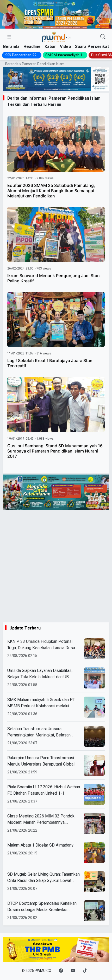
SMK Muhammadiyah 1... (65, 55)
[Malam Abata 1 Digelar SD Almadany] (94, 852)
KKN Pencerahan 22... (22, 55)
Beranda (11, 47)
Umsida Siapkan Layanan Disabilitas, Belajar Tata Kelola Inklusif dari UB (39, 673)
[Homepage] (56, 37)
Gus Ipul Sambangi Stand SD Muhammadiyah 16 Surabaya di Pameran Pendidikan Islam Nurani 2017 (55, 451)
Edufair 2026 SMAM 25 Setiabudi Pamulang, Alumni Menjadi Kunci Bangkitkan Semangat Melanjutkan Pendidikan (51, 190)
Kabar (50, 47)
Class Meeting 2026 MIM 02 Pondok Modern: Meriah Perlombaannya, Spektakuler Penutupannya (40, 819)
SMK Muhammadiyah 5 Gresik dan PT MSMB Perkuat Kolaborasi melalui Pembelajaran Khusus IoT (41, 703)
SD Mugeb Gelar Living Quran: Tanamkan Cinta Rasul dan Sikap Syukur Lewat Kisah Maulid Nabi (43, 877)
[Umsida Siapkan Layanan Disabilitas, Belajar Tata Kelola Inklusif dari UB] (94, 677)
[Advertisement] (56, 566)
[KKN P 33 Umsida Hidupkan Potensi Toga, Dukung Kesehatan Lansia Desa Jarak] (94, 648)
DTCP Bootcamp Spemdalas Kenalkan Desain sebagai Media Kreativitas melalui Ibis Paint (42, 906)
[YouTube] (72, 971)
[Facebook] (60, 971)
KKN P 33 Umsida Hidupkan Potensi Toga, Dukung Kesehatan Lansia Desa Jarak (41, 644)
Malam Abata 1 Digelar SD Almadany (40, 845)
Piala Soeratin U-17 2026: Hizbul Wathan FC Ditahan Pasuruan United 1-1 (43, 790)
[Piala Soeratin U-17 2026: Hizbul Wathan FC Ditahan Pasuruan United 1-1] (94, 794)
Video (65, 47)
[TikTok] (84, 971)
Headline (32, 47)
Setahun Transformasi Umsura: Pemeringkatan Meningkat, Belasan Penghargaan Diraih (39, 732)
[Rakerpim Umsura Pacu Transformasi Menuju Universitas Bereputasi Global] (94, 765)
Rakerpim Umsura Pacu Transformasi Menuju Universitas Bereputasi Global (40, 761)
